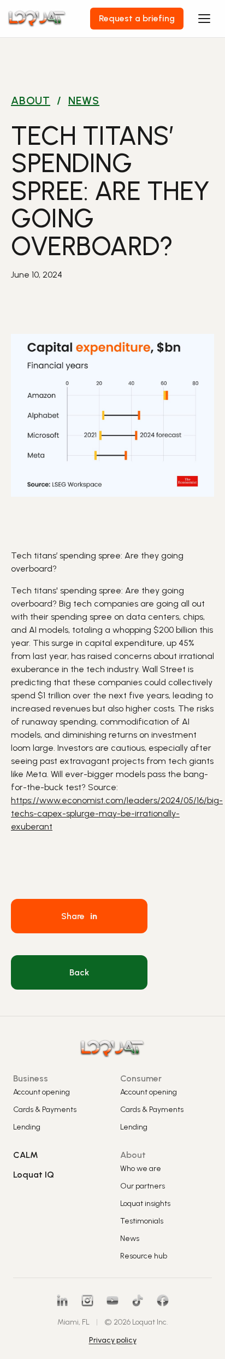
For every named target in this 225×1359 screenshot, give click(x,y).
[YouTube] (112, 1300)
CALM (25, 1155)
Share (79, 916)
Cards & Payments (44, 1109)
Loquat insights (145, 1203)
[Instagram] (87, 1300)
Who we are (140, 1168)
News (83, 100)
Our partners (142, 1186)
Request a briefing (137, 18)
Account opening (41, 1092)
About (30, 100)
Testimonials (141, 1221)
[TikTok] (138, 1300)
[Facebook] (163, 1300)
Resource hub (143, 1256)
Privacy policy (113, 1340)
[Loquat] (49, 18)
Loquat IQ (33, 1174)
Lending (26, 1127)
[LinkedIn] (62, 1300)
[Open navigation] (204, 19)
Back (79, 972)
